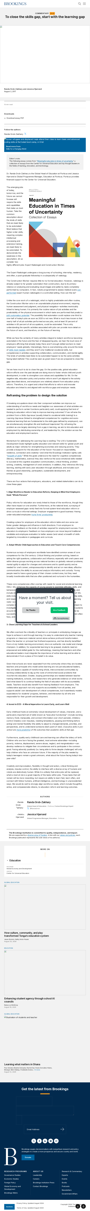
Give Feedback (59, 610)
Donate (28, 1157)
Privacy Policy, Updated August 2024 (30, 1203)
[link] (15, 860)
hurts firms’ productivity (41, 514)
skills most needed (17, 350)
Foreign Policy (10, 1182)
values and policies (67, 835)
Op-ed (52, 13)
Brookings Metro (11, 1193)
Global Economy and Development (19, 869)
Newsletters (67, 1190)
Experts (65, 1175)
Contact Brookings (40, 1186)
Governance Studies (12, 1175)
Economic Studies (11, 1179)
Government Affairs (69, 1194)
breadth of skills (14, 456)
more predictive (23, 730)
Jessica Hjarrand (34, 89)
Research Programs (15, 1171)
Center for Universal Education (18, 873)
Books (64, 1182)
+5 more (37, 1070)
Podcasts (65, 1186)
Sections (9, 1207)
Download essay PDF (15, 118)
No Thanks (30, 610)
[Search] (79, 3)
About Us (38, 1171)
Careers (36, 1179)
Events (64, 1179)
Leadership (37, 1175)
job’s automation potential (18, 315)
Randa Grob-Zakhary (13, 89)
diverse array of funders (37, 835)
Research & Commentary (72, 1171)
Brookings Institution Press (43, 1182)
